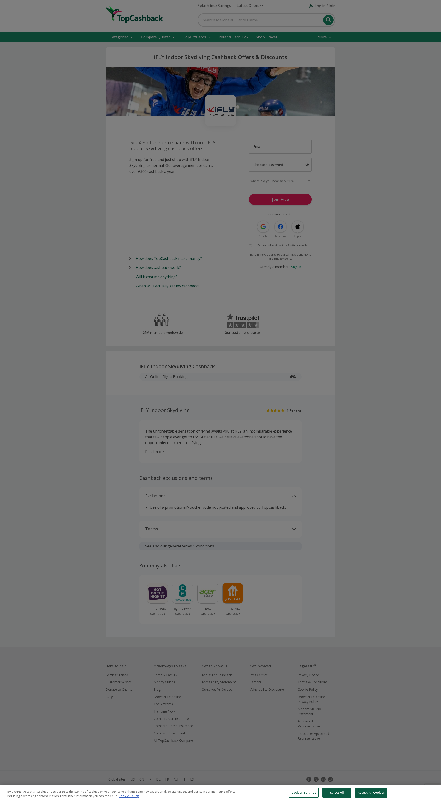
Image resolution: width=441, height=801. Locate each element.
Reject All (337, 792)
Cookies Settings (303, 792)
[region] (220, 793)
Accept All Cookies (371, 792)
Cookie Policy (129, 796)
